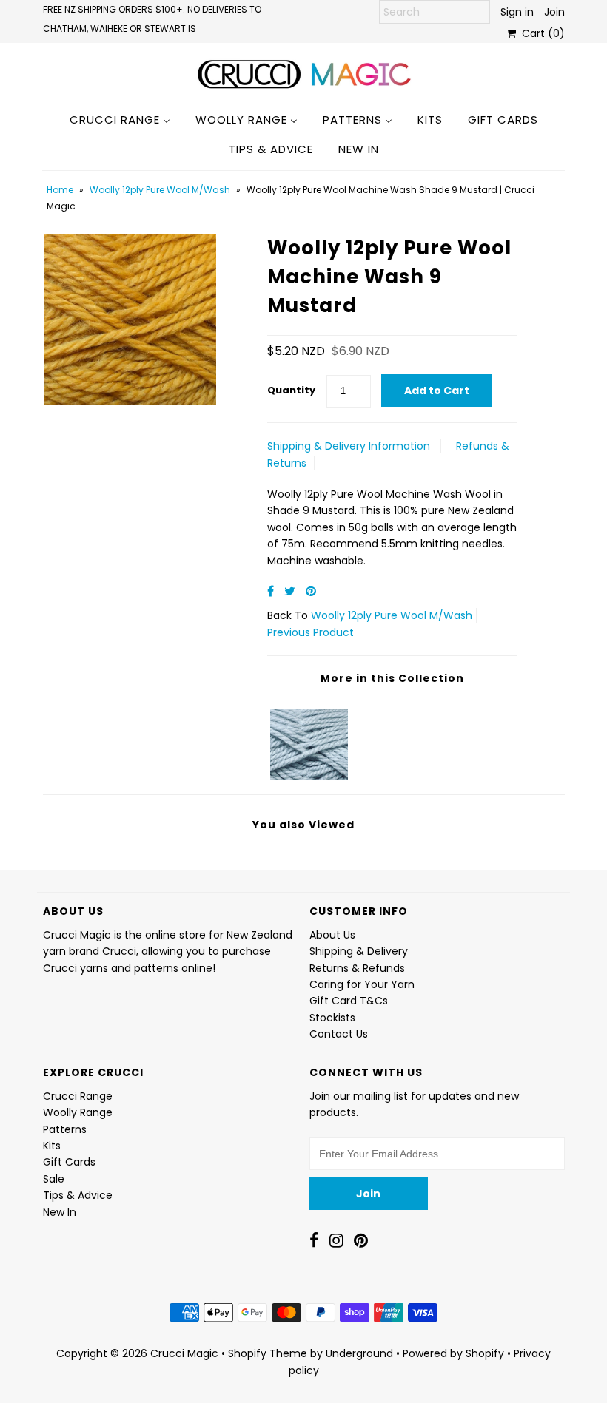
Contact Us (338, 1034)
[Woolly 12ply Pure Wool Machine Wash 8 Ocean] (309, 740)
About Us (332, 934)
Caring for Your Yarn (362, 984)
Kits (52, 1145)
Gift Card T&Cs (348, 1000)
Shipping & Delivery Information (348, 446)
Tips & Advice (78, 1195)
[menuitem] (120, 119)
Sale (53, 1179)
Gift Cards (69, 1161)
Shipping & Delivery (358, 951)
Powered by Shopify (453, 1353)
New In (59, 1212)
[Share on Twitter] (291, 591)
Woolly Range (78, 1112)
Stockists (332, 1017)
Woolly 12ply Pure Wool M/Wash (160, 189)
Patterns (65, 1129)
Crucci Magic (184, 1353)
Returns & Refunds (357, 968)
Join (554, 11)
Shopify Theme (267, 1353)
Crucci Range (78, 1096)
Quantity (291, 390)
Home (60, 189)
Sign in (517, 11)
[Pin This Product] (311, 591)
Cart (540, 33)
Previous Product (310, 632)
